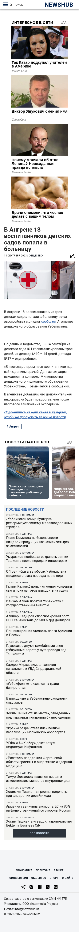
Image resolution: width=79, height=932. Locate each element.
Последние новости (25, 509)
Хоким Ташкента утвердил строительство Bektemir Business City (39, 823)
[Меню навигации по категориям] (5, 4)
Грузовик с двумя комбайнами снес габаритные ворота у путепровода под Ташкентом (36, 650)
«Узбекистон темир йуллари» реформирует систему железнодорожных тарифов (39, 523)
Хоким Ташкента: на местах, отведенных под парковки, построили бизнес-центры (38, 715)
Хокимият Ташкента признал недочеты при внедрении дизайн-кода (37, 794)
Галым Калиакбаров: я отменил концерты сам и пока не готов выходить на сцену (39, 588)
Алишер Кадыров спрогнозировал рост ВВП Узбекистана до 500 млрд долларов (38, 618)
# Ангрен (13, 426)
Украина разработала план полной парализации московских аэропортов (36, 730)
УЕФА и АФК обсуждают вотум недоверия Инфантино (30, 745)
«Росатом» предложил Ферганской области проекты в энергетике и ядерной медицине (39, 762)
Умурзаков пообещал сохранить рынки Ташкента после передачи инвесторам (37, 559)
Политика (26, 534)
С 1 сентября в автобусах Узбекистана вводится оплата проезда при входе (36, 573)
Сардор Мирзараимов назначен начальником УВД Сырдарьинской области (33, 669)
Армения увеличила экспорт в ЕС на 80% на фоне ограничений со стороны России (38, 808)
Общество (26, 567)
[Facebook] (39, 887)
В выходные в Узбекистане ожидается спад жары (36, 700)
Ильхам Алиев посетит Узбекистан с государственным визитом (35, 603)
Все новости (39, 833)
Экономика (27, 515)
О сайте (67, 878)
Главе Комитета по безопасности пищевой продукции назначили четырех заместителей (38, 542)
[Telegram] (23, 887)
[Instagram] (31, 887)
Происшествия (17, 878)
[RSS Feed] (55, 887)
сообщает (49, 322)
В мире (24, 582)
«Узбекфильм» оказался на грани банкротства (32, 686)
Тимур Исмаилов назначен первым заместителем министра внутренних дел (38, 779)
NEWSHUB (59, 4)
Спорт (23, 739)
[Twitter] (47, 887)
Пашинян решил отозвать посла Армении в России (39, 633)
